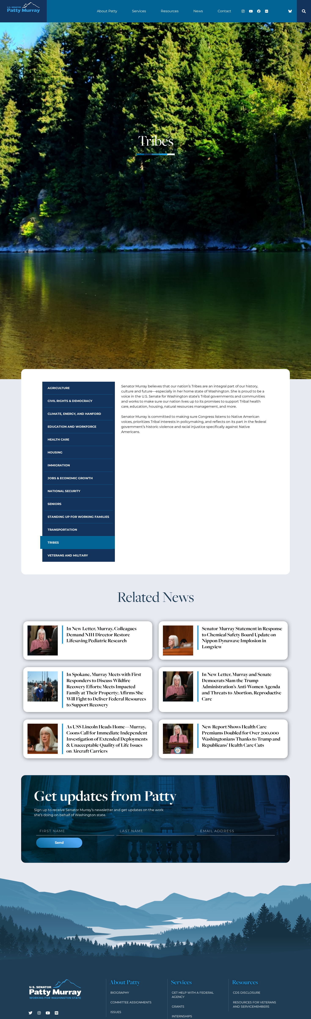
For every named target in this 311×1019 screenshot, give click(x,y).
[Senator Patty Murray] (23, 16)
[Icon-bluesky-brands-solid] (290, 11)
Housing (55, 452)
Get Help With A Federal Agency (193, 995)
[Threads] (282, 11)
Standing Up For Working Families (78, 517)
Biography (119, 993)
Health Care (58, 439)
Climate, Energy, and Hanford (74, 414)
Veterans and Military (68, 555)
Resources (170, 11)
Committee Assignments (130, 1002)
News (198, 11)
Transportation (62, 530)
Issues (115, 1012)
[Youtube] (251, 11)
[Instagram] (243, 11)
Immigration (59, 465)
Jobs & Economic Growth (70, 478)
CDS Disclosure (246, 993)
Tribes (53, 542)
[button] (304, 11)
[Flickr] (266, 11)
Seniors (54, 504)
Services (139, 11)
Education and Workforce (72, 427)
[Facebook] (258, 11)
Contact (224, 11)
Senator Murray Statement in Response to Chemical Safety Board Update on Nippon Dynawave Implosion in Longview (242, 637)
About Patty (107, 11)
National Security (64, 491)
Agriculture (59, 388)
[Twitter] (30, 1013)
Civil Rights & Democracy (70, 401)
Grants (178, 1006)
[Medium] (56, 1013)
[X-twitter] (274, 11)
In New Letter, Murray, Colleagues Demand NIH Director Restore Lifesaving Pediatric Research (101, 634)
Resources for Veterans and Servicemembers (254, 1004)
